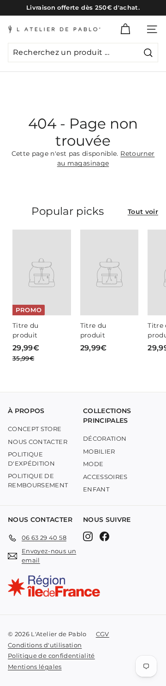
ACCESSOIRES (105, 476)
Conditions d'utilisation (45, 645)
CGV (102, 634)
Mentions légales (35, 666)
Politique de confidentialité (51, 655)
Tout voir (143, 211)
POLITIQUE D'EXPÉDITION (31, 458)
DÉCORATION (105, 438)
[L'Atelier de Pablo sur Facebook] (104, 536)
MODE (93, 463)
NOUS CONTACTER (37, 441)
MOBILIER (99, 451)
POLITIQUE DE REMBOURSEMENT (38, 480)
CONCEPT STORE (35, 428)
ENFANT (96, 489)
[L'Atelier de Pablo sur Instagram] (88, 536)
